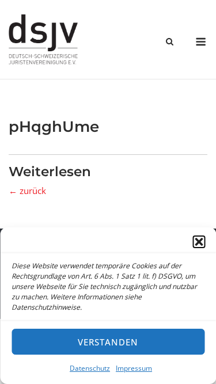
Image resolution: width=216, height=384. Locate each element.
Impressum (134, 368)
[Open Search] (170, 42)
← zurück (27, 190)
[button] (198, 242)
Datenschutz (90, 368)
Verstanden (108, 342)
